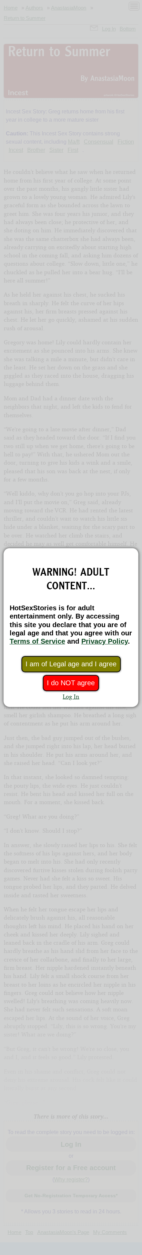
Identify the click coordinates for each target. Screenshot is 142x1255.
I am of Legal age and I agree (71, 664)
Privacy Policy (104, 641)
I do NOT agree (71, 683)
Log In (71, 696)
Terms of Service (37, 641)
